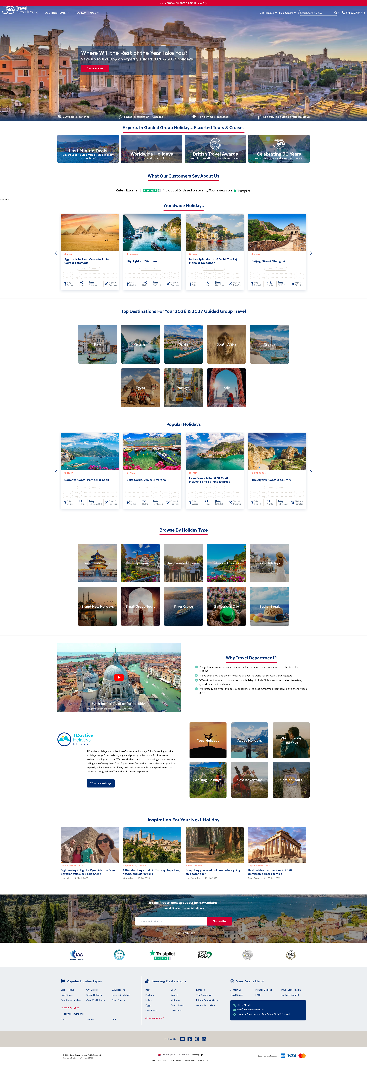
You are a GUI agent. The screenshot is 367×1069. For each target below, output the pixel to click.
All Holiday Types (70, 1007)
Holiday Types (85, 12)
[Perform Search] (335, 13)
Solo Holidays (67, 989)
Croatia (174, 995)
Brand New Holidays (71, 1000)
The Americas (203, 995)
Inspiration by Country (72, 865)
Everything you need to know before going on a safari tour (213, 872)
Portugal (149, 995)
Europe (200, 989)
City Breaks (92, 989)
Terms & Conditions (175, 1060)
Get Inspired (267, 13)
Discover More (95, 68)
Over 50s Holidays (95, 1000)
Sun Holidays (118, 989)
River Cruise (67, 995)
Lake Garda (151, 1010)
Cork (114, 1019)
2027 (93, 268)
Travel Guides (236, 995)
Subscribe (220, 921)
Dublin (64, 1019)
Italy (147, 989)
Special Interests (194, 865)
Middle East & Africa (207, 1000)
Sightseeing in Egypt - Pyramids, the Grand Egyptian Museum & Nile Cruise (89, 872)
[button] (119, 677)
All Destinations (153, 1018)
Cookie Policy (202, 1060)
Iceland (148, 1000)
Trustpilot (4, 199)
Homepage (197, 1054)
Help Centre (286, 13)
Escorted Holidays (121, 995)
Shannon (90, 1019)
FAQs (258, 995)
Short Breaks (118, 1000)
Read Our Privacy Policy (183, 932)
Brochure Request (290, 995)
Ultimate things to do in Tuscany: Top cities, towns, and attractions (151, 872)
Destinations (55, 12)
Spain (173, 989)
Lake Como (176, 1010)
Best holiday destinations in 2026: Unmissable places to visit (270, 872)
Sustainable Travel (159, 1060)
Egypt (148, 1005)
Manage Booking (263, 989)
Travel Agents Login (291, 989)
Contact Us (235, 989)
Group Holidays (94, 995)
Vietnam (175, 1000)
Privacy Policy (190, 1060)
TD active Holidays (101, 783)
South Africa (177, 1005)
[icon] (206, 3)
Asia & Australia (204, 1005)
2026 (83, 268)
